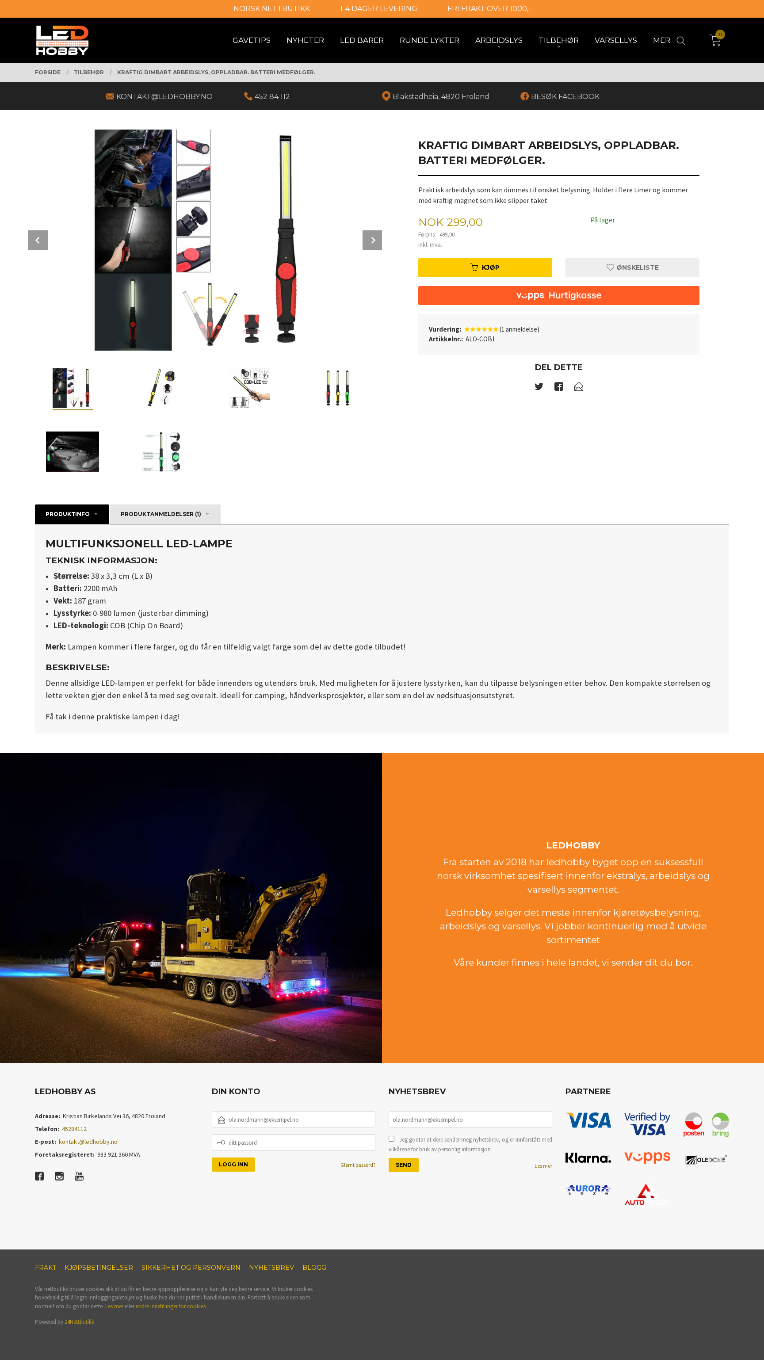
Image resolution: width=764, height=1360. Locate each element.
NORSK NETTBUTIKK (271, 8)
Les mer (543, 1165)
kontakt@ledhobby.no (88, 1142)
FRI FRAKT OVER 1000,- (489, 8)
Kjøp (491, 267)
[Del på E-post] (579, 388)
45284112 (74, 1129)
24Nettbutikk (79, 1322)
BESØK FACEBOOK (565, 96)
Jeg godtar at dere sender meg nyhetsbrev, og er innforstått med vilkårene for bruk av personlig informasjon (470, 1144)
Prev (38, 240)
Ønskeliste (637, 267)
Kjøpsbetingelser (99, 1268)
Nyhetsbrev (271, 1268)
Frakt (45, 1268)
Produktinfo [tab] (68, 514)
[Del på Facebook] (559, 388)
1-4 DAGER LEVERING (378, 8)
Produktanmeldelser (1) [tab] (161, 514)
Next (372, 240)
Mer (661, 40)
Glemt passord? (357, 1164)
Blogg (314, 1268)
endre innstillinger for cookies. (171, 1306)
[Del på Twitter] (539, 388)
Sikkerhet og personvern (191, 1268)
